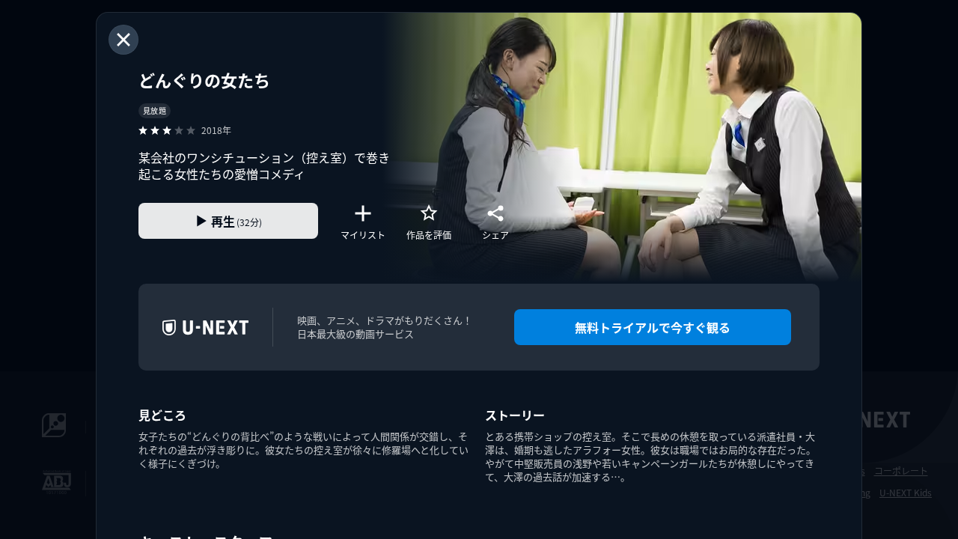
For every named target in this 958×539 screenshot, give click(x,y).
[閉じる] (123, 40)
